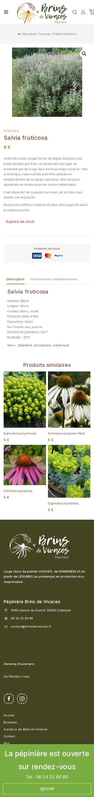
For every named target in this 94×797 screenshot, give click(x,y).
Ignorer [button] (47, 788)
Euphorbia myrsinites (63, 503)
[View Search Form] (74, 12)
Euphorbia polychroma (20, 433)
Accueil (9, 715)
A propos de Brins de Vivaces (25, 729)
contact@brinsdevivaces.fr (31, 626)
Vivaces (11, 131)
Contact (9, 736)
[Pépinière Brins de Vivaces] (42, 12)
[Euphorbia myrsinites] (69, 471)
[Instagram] (22, 698)
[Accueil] (19, 34)
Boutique (10, 722)
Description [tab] (15, 279)
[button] (84, 53)
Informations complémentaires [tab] (54, 279)
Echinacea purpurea (18, 491)
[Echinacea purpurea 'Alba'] (69, 399)
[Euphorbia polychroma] (25, 399)
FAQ (7, 743)
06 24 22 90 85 (22, 618)
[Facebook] (9, 698)
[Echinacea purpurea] (25, 465)
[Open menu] (6, 12)
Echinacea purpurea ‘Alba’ (66, 433)
